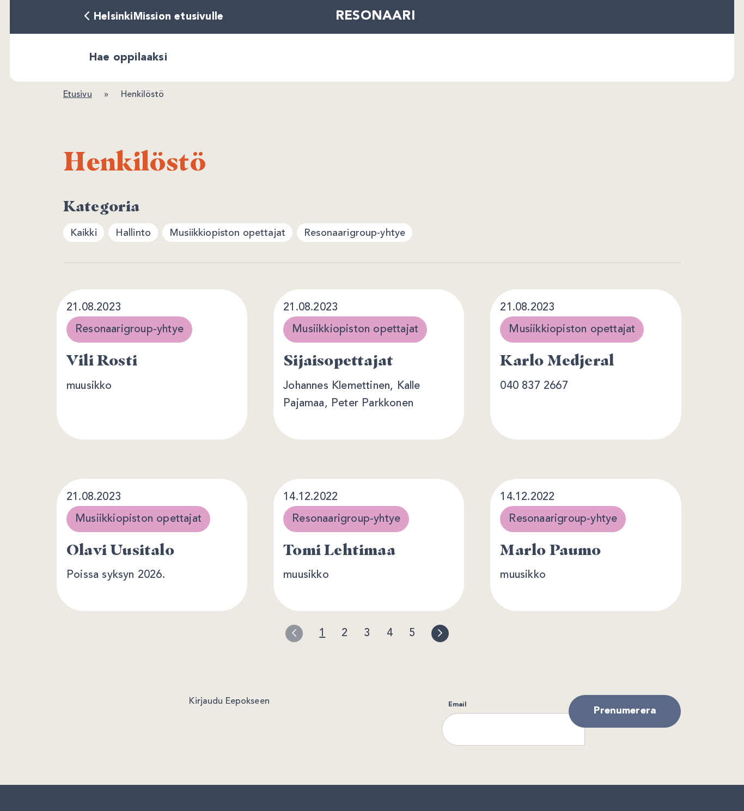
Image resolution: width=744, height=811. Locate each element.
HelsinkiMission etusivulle (158, 16)
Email (457, 705)
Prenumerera (625, 711)
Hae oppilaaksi (128, 57)
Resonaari (375, 16)
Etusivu (77, 94)
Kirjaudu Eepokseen (229, 701)
